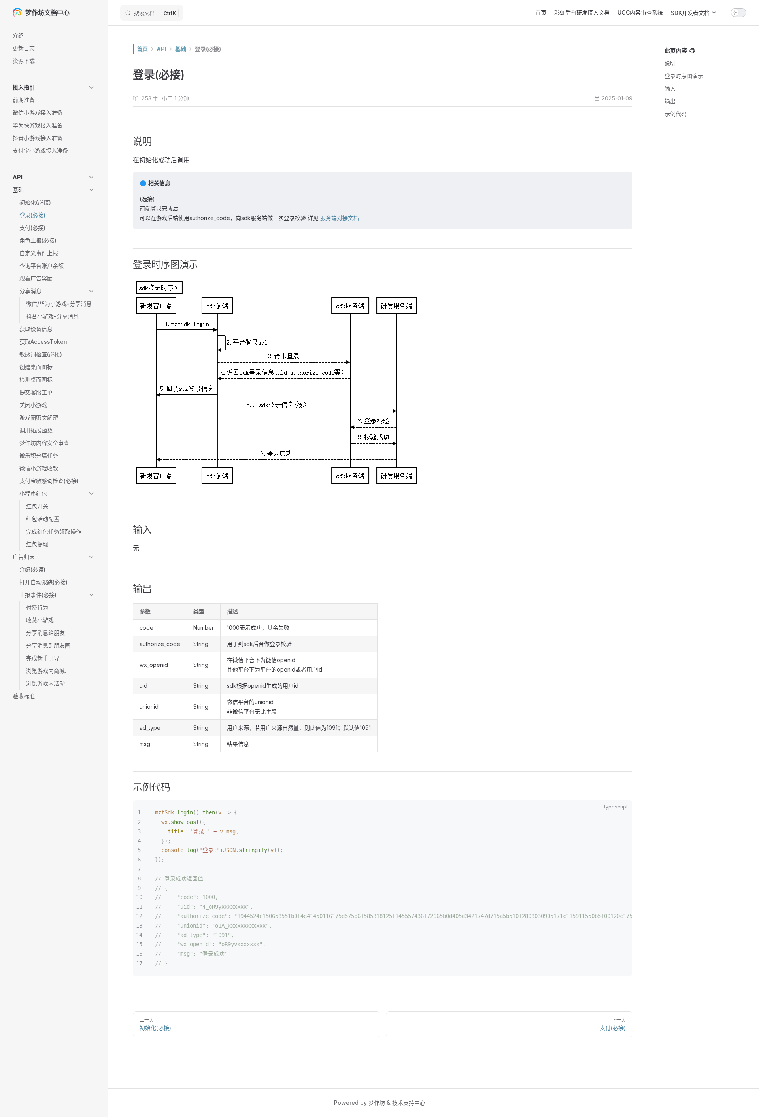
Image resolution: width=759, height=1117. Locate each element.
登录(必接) (208, 48)
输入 (670, 88)
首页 (142, 48)
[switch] (738, 12)
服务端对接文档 (339, 217)
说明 (670, 63)
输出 (670, 101)
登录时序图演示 (684, 75)
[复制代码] (620, 813)
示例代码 (676, 113)
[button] (54, 87)
